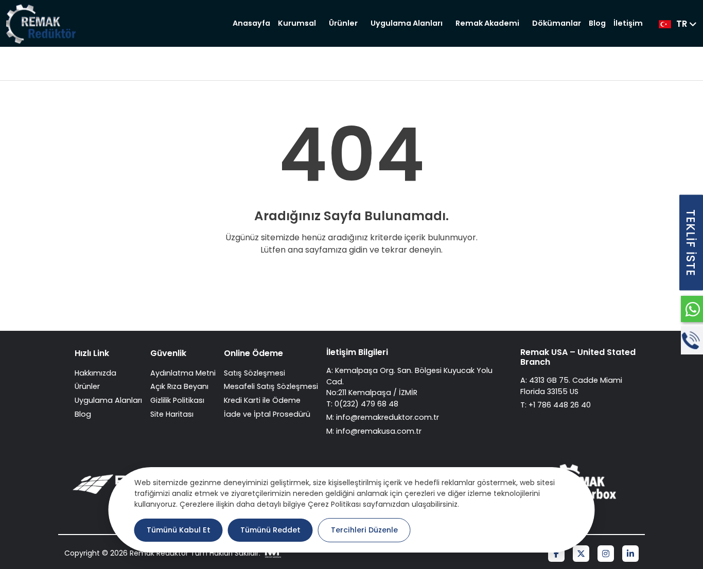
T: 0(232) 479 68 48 (362, 404)
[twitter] (581, 554)
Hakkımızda (95, 373)
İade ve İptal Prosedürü (267, 414)
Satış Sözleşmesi (254, 373)
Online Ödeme (253, 353)
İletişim (628, 23)
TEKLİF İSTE (690, 242)
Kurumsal (297, 23)
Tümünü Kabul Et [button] (178, 530)
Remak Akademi (487, 23)
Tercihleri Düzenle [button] (364, 530)
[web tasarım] (271, 553)
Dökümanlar (556, 23)
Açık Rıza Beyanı (179, 386)
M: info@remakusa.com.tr (373, 431)
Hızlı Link (92, 353)
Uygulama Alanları (407, 23)
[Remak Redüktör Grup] (42, 23)
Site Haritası (172, 414)
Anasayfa (251, 23)
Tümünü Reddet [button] (270, 530)
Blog (597, 23)
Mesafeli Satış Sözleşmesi (271, 386)
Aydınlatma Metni (183, 373)
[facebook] (556, 554)
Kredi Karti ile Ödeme (262, 400)
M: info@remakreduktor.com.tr (382, 417)
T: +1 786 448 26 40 (555, 405)
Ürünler (343, 23)
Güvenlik (168, 353)
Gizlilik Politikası (177, 400)
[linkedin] (630, 554)
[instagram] (605, 554)
